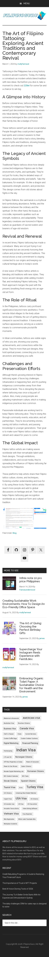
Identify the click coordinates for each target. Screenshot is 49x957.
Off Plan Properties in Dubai (13, 762)
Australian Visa (9, 723)
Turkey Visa (34, 787)
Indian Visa (26, 750)
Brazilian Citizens (24, 723)
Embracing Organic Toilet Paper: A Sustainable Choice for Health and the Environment (31, 685)
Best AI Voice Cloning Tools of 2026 (17, 889)
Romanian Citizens (35, 771)
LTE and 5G (7, 757)
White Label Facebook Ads (27, 819)
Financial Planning (30, 743)
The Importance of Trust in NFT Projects (19, 883)
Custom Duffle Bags (10, 738)
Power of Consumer (32, 762)
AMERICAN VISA (31, 718)
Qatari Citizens (26, 766)
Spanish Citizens (28, 781)
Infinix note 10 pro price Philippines (30, 579)
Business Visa (10, 729)
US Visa (20, 804)
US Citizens (34, 799)
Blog (14, 533)
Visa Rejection (27, 814)
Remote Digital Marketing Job (13, 771)
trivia (20, 787)
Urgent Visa (8, 799)
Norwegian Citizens (23, 757)
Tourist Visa (9, 787)
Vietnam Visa (11, 813)
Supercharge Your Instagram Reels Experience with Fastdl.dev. (30, 654)
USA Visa (21, 798)
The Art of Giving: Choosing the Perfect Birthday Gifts (30, 628)
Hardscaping (8, 751)
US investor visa (9, 804)
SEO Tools (25, 776)
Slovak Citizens (10, 781)
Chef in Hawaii (9, 734)
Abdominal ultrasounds (11, 718)
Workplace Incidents (10, 824)
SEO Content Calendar (11, 776)
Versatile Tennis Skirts (11, 808)
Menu (26, 3)
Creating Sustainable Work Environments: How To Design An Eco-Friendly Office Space (23, 604)
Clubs (19, 734)
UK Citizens (8, 793)
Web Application (9, 819)
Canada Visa (27, 728)
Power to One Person (10, 766)
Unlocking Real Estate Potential (26, 793)
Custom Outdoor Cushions (29, 738)
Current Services (30, 734)
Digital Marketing (11, 743)
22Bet (27, 85)
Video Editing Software (30, 808)
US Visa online (32, 804)
